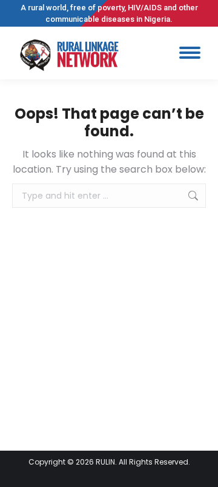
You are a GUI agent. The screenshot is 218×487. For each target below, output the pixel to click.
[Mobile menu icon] (190, 52)
